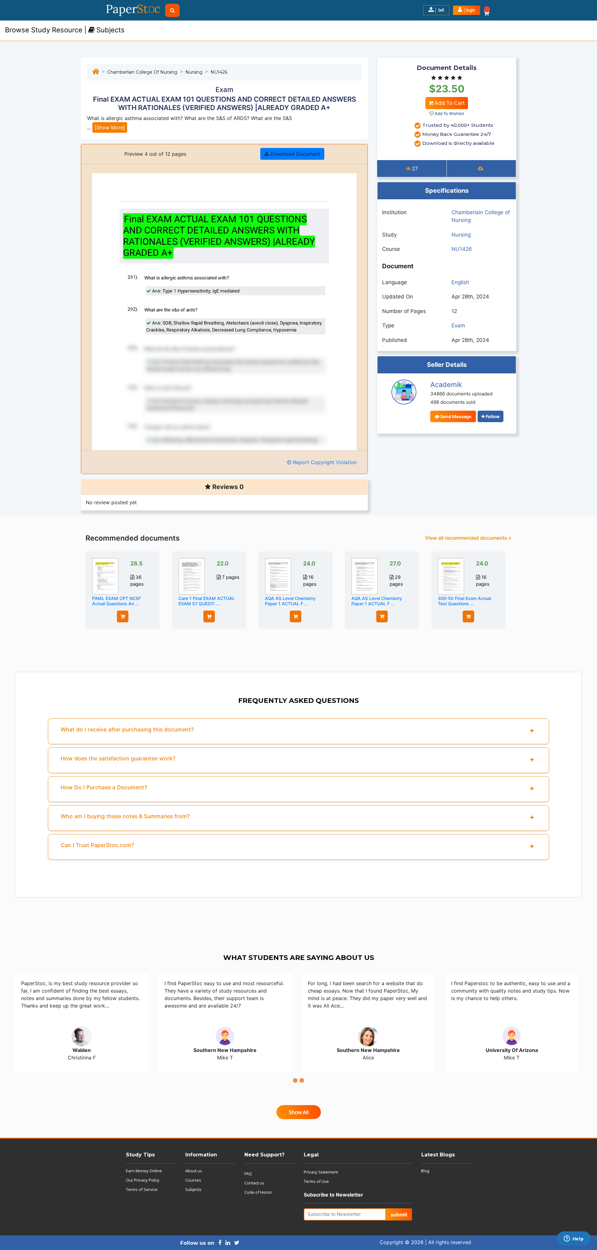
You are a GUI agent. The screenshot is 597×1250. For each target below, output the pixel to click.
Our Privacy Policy (143, 1180)
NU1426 (219, 72)
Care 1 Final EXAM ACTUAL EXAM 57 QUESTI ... (206, 601)
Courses (193, 1180)
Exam (458, 325)
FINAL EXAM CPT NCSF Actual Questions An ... (116, 601)
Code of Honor (258, 1192)
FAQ (248, 1173)
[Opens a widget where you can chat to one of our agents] (574, 1239)
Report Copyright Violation (324, 462)
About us (193, 1171)
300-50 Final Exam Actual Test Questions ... (464, 601)
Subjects (193, 1189)
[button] (466, 10)
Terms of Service (142, 1189)
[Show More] (110, 127)
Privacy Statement (321, 1172)
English (460, 282)
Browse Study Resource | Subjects (65, 30)
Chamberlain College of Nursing (142, 72)
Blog (425, 1171)
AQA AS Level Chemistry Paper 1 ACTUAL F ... (290, 601)
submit (399, 1214)
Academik (446, 385)
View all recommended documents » (468, 538)
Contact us (254, 1183)
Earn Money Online (144, 1171)
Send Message (455, 416)
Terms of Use (316, 1181)
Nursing (193, 72)
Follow (492, 416)
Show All (298, 1112)
